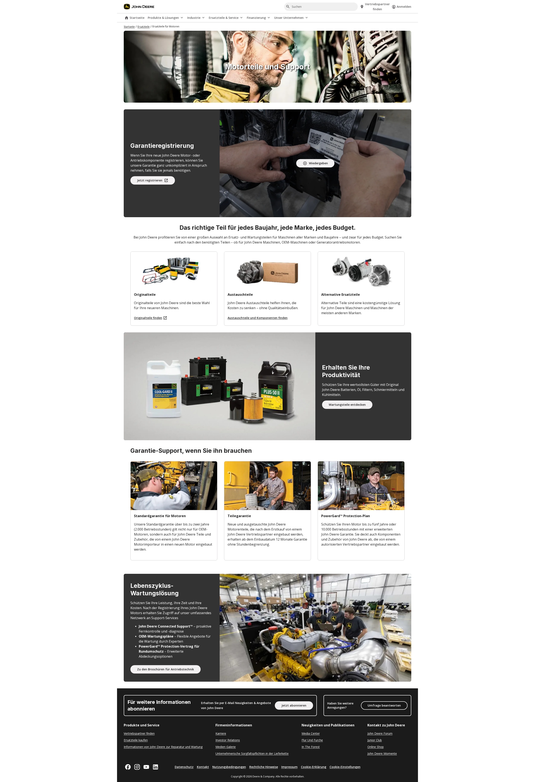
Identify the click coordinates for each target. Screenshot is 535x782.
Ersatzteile (144, 26)
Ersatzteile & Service (223, 18)
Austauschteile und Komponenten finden (258, 318)
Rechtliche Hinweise (263, 767)
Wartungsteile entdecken (347, 405)
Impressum (289, 767)
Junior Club (374, 740)
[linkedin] (155, 767)
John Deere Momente (382, 753)
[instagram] (137, 767)
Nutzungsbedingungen (229, 767)
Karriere (220, 733)
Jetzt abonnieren (294, 705)
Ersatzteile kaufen (136, 740)
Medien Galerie (225, 747)
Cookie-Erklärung (313, 767)
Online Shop (375, 747)
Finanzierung (256, 18)
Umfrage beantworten (384, 705)
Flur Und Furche (312, 740)
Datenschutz (184, 767)
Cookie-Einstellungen (345, 767)
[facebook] (128, 767)
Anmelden (404, 7)
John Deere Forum (379, 733)
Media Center (311, 733)
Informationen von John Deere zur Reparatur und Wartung (163, 747)
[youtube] (146, 767)
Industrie (193, 18)
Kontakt (203, 767)
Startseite (137, 18)
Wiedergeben (318, 163)
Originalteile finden (148, 318)
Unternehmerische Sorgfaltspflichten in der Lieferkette (252, 753)
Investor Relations (227, 740)
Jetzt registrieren (149, 180)
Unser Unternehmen (289, 18)
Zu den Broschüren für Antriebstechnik (165, 669)
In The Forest (311, 747)
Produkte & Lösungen (163, 18)
